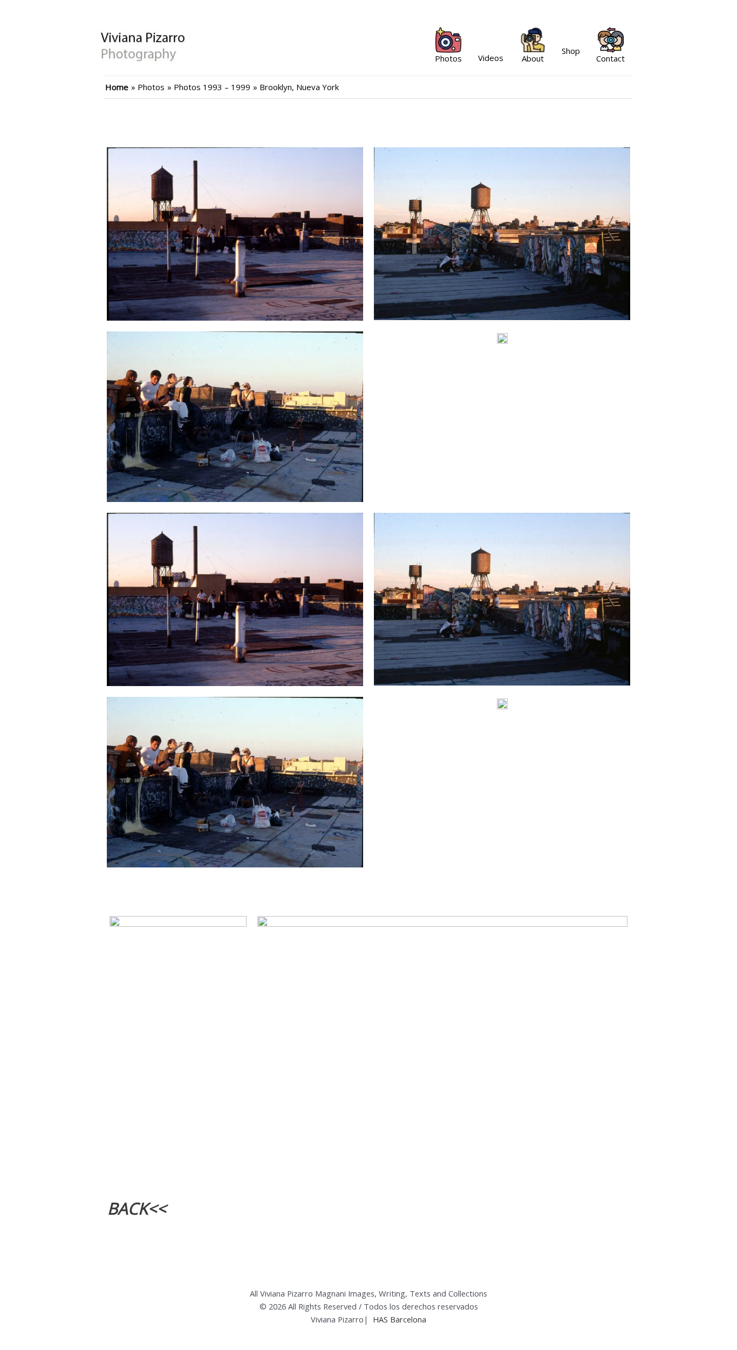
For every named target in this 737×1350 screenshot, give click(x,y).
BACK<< (136, 1208)
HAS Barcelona (399, 1319)
